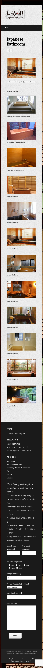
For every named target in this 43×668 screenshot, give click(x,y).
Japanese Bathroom (28, 82)
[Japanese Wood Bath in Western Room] (21, 104)
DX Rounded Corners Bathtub (16, 142)
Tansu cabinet (15, 661)
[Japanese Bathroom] (21, 68)
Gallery (22, 661)
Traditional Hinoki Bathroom (15, 170)
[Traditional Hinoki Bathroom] (21, 158)
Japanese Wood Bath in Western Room (18, 116)
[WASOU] (14, 14)
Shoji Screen (12, 659)
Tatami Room (21, 659)
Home (6, 659)
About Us (28, 661)
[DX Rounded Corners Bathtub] (21, 131)
